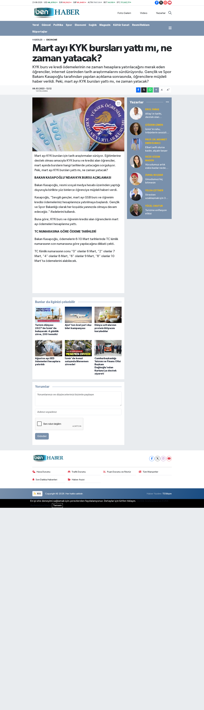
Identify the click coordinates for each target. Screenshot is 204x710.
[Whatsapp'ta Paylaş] (150, 90)
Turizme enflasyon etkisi (156, 212)
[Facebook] (151, 458)
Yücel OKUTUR (154, 206)
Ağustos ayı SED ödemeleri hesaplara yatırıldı (47, 361)
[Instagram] (163, 458)
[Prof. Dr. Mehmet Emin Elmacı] (136, 144)
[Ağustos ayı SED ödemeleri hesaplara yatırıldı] (48, 348)
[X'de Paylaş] (144, 90)
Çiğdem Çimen (154, 125)
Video (143, 13)
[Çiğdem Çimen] (136, 128)
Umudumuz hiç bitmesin (154, 181)
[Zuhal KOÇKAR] (136, 179)
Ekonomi (80, 25)
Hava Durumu (43, 472)
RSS (39, 493)
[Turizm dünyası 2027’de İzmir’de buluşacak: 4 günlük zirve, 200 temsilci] (48, 314)
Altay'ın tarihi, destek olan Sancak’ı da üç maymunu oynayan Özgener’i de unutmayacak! (156, 115)
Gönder (42, 436)
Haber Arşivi (78, 479)
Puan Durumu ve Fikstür (119, 472)
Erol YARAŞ (152, 109)
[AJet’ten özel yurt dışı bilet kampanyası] (78, 314)
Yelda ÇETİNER (154, 190)
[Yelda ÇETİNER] (136, 194)
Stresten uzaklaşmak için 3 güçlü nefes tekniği (156, 196)
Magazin (104, 25)
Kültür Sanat (121, 25)
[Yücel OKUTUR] (136, 209)
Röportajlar (39, 31)
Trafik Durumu (79, 472)
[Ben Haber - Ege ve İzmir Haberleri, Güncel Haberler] (56, 13)
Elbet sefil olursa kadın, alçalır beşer (156, 149)
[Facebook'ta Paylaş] (138, 90)
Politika (58, 25)
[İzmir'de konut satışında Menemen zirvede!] (78, 348)
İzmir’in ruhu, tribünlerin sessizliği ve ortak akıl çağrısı (157, 131)
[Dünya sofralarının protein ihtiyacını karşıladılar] (108, 314)
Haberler (37, 40)
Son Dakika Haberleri (46, 479)
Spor (69, 25)
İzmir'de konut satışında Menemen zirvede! (76, 361)
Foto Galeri (124, 13)
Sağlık (93, 25)
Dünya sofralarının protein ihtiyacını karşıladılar (105, 328)
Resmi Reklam (140, 25)
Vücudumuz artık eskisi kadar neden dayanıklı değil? (156, 166)
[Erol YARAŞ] (136, 113)
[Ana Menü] (170, 28)
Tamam (57, 505)
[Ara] (170, 13)
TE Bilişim (167, 493)
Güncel (46, 25)
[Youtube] (169, 458)
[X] (157, 458)
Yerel (35, 25)
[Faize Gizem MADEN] (136, 161)
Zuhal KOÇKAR (154, 175)
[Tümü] (167, 102)
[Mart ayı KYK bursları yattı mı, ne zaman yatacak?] (78, 124)
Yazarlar (161, 13)
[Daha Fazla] (156, 90)
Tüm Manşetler (150, 472)
